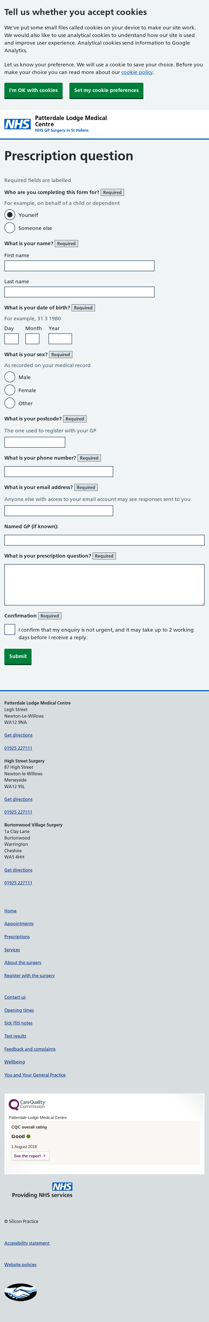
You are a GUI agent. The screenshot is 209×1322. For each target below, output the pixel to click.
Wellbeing (14, 1062)
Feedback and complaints (30, 1049)
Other (26, 403)
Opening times (19, 1010)
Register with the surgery (29, 975)
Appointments (18, 923)
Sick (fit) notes (18, 1023)
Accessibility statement (27, 1243)
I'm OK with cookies (33, 90)
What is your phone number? (51, 458)
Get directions (18, 735)
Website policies (20, 1264)
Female (27, 390)
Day (9, 328)
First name (16, 255)
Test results (15, 1036)
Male (25, 377)
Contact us (15, 997)
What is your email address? (49, 487)
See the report (27, 1156)
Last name (16, 281)
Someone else (35, 228)
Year (54, 328)
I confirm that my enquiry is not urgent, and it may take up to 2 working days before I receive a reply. (106, 634)
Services (12, 949)
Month (33, 328)
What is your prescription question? (58, 556)
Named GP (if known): (31, 526)
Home (10, 911)
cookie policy (137, 72)
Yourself (28, 215)
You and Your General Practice (35, 1075)
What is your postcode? (44, 419)
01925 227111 (18, 748)
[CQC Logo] (27, 1109)
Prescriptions (17, 936)
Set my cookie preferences (106, 90)
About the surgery (22, 962)
